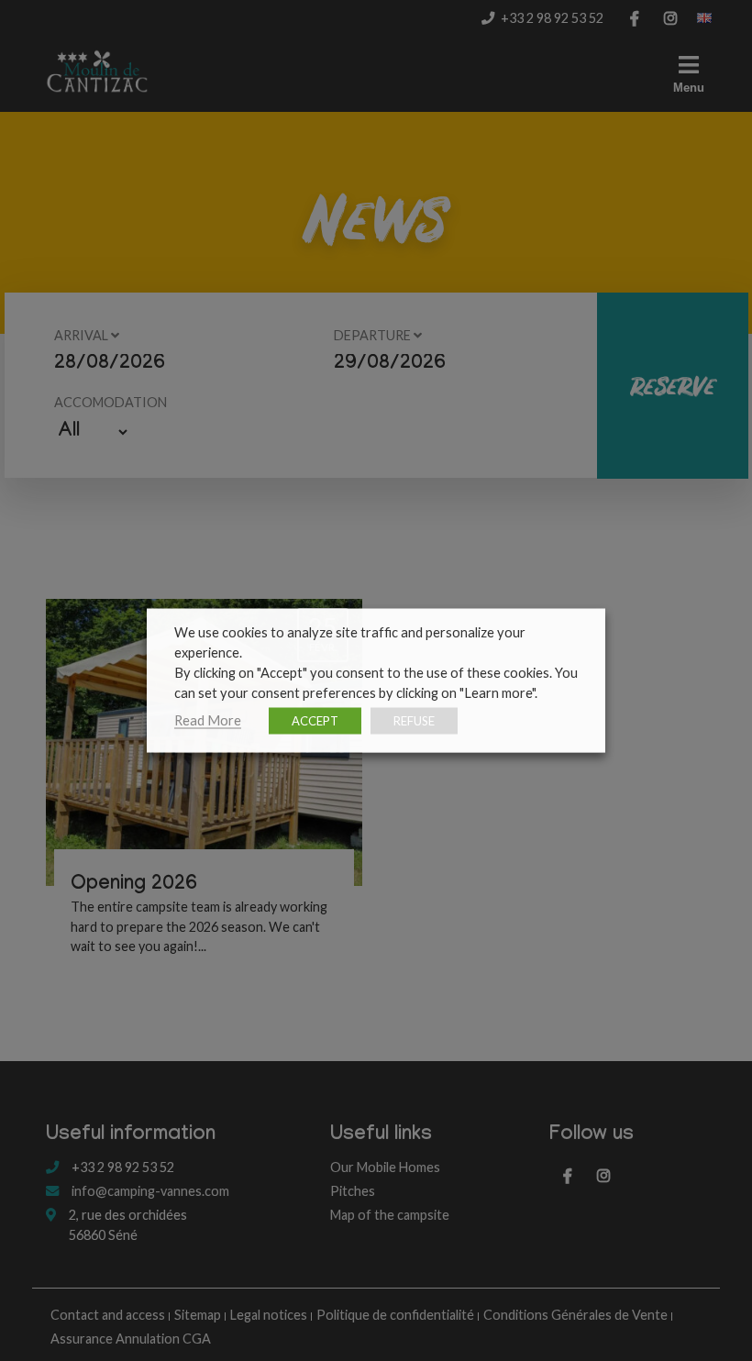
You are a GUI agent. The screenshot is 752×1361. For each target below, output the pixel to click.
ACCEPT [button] (315, 721)
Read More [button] (207, 720)
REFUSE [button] (414, 721)
